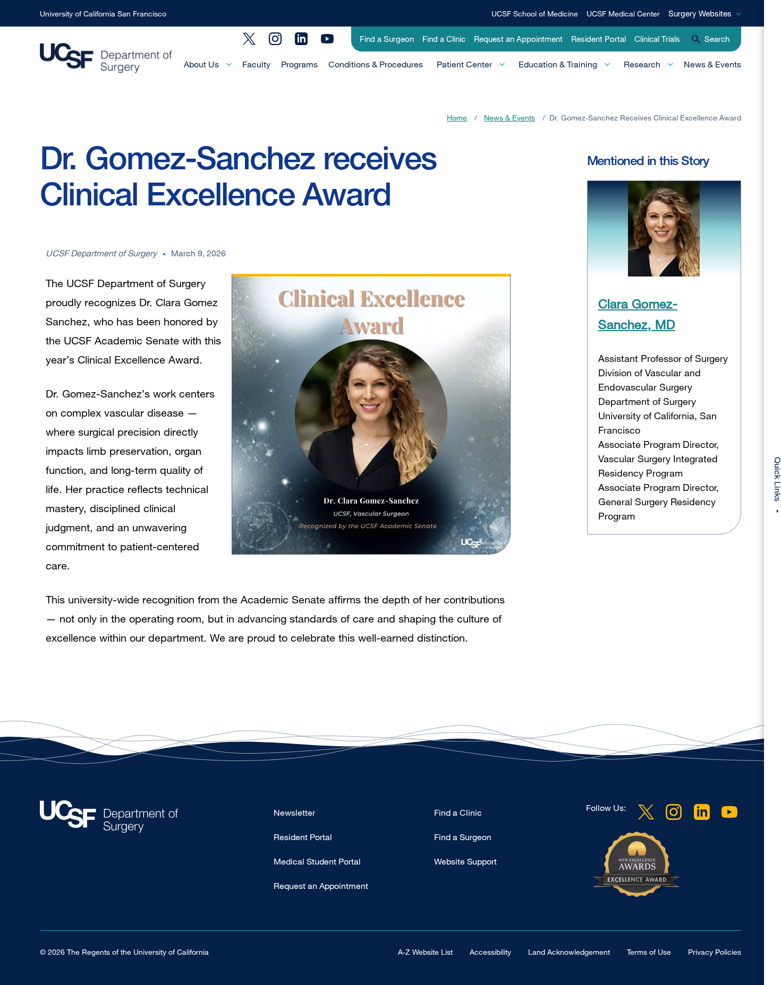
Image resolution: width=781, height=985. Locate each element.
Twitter (249, 38)
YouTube (327, 38)
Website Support (465, 861)
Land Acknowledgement (569, 951)
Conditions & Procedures (375, 64)
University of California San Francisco (103, 13)
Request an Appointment (518, 39)
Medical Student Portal (317, 861)
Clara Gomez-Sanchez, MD (637, 313)
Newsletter (294, 812)
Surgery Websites (700, 13)
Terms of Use (649, 951)
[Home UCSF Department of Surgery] (157, 819)
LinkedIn (301, 38)
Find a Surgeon (387, 39)
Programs (299, 64)
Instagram (275, 38)
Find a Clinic (443, 39)
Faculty (256, 64)
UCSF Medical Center (623, 13)
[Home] (106, 58)
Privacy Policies (714, 951)
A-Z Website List (425, 951)
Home (457, 117)
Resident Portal (598, 39)
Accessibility (490, 951)
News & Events (712, 64)
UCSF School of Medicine (534, 13)
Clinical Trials (657, 39)
